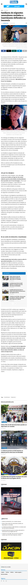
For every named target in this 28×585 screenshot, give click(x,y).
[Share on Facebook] (3, 51)
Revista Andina (4, 574)
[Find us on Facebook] (1, 581)
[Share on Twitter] (8, 51)
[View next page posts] (15, 303)
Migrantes (13, 397)
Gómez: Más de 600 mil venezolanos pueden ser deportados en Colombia (15, 278)
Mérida (11, 572)
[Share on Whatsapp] (14, 51)
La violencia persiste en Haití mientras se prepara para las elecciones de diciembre (16, 285)
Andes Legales (18, 572)
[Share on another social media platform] (24, 51)
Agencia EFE (5, 23)
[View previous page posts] (13, 303)
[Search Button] (26, 4)
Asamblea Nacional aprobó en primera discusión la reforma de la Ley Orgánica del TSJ (17, 291)
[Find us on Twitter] (3, 581)
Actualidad (6, 10)
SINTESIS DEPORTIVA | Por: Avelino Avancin (11, 521)
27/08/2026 (12, 287)
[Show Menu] (1, 4)
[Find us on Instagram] (6, 581)
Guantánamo (7, 397)
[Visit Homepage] (14, 2)
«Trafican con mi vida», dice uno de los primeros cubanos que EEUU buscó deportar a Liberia (17, 298)
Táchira (7, 572)
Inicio (2, 10)
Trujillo (2, 572)
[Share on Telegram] (19, 51)
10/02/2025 (12, 23)
